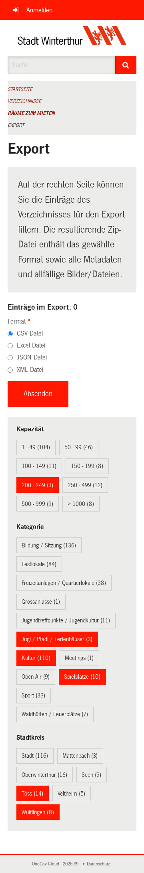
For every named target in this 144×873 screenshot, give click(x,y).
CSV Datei (30, 333)
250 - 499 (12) (85, 485)
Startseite (20, 89)
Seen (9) (91, 775)
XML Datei (30, 369)
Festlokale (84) (39, 564)
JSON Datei (32, 357)
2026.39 (71, 864)
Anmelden (39, 10)
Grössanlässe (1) (41, 601)
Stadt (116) (35, 756)
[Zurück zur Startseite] (72, 38)
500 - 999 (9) (37, 504)
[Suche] (126, 65)
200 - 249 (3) (37, 485)
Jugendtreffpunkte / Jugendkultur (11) (66, 620)
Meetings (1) (79, 658)
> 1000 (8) (81, 504)
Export (16, 125)
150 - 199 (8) (87, 466)
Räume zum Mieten (31, 113)
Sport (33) (33, 695)
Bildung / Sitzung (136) (49, 545)
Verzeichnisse (24, 101)
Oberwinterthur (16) (44, 775)
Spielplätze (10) (82, 677)
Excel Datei (31, 345)
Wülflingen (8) (38, 812)
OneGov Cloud (47, 864)
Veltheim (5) (71, 793)
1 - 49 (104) (36, 447)
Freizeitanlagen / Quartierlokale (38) (64, 583)
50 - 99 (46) (78, 447)
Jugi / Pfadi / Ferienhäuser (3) (57, 639)
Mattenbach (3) (80, 756)
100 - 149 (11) (39, 466)
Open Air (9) (36, 677)
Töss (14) (32, 793)
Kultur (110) (36, 658)
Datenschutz (99, 864)
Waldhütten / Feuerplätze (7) (55, 714)
